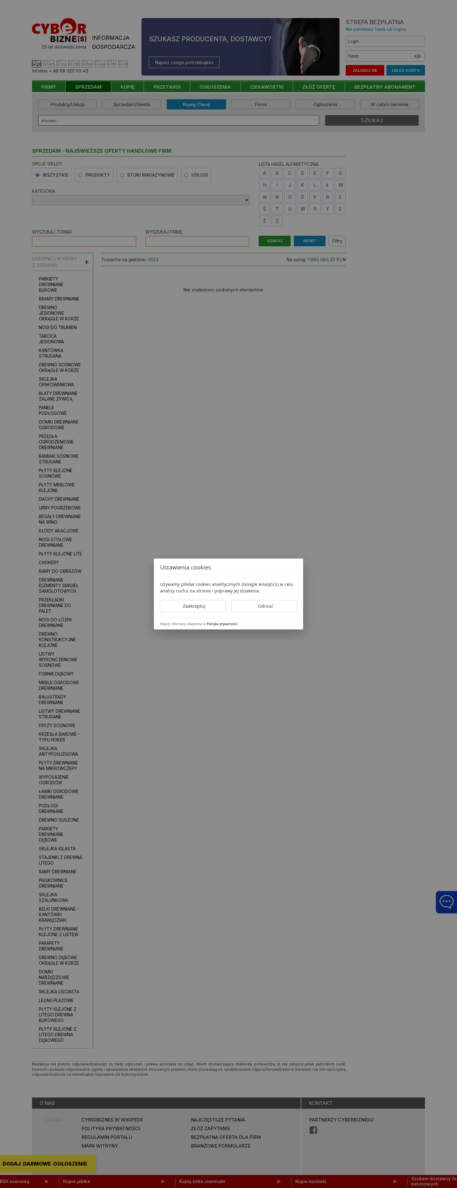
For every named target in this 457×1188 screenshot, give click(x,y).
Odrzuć (265, 606)
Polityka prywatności (222, 624)
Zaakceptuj (194, 606)
